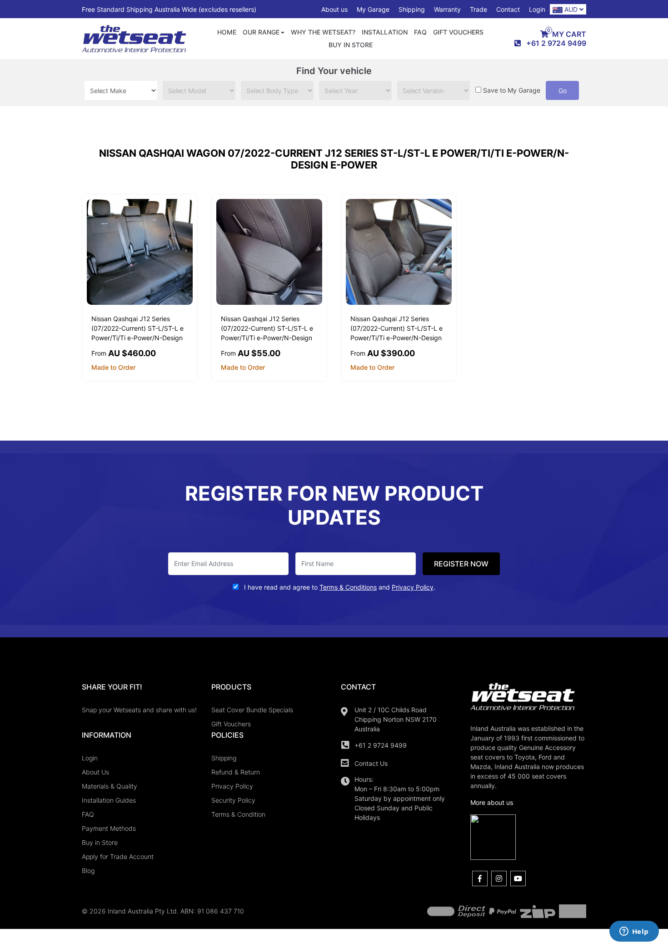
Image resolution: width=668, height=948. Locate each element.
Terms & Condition (238, 814)
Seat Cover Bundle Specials (252, 710)
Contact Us (371, 763)
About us (334, 9)
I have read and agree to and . (338, 587)
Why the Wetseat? (323, 32)
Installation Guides (109, 800)
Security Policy (233, 800)
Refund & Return (235, 772)
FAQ (420, 32)
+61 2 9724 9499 (380, 745)
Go (562, 90)
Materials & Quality (109, 786)
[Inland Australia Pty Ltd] (134, 38)
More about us (491, 802)
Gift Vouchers (458, 32)
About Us (95, 772)
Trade (478, 9)
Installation (385, 32)
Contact (508, 9)
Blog (88, 870)
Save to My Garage (511, 90)
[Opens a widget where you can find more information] (634, 932)
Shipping (412, 9)
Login (537, 9)
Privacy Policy (232, 786)
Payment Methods (109, 828)
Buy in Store (351, 45)
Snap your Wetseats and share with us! (139, 710)
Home (226, 32)
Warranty (447, 9)
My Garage (373, 9)
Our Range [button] (261, 32)
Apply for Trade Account (118, 856)
